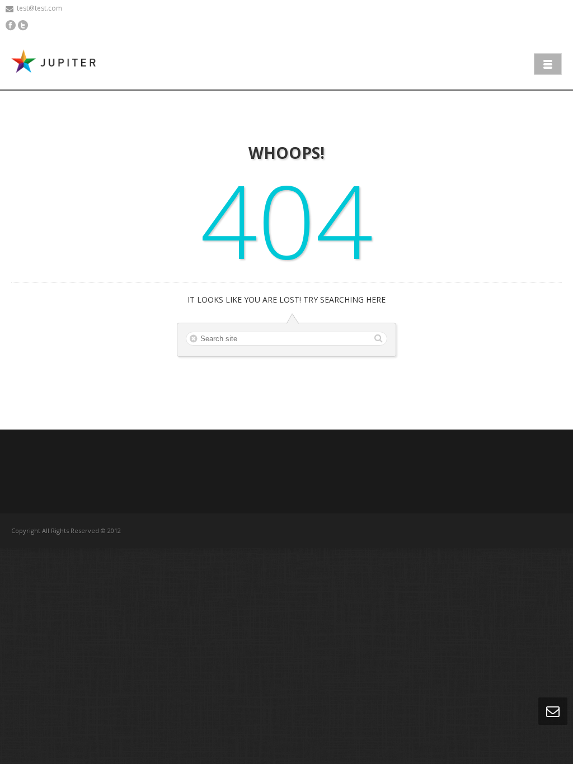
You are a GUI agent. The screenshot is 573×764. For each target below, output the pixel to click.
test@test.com (39, 8)
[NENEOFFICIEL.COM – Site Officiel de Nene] (56, 62)
